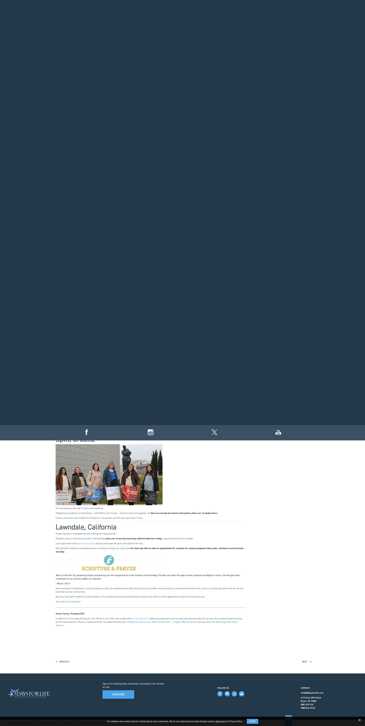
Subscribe (118, 694)
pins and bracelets (86, 543)
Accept (252, 721)
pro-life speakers (140, 618)
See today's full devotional (68, 601)
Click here (220, 721)
